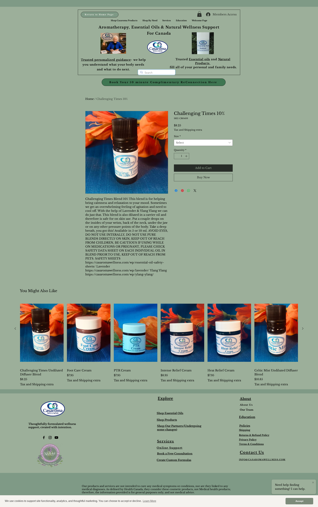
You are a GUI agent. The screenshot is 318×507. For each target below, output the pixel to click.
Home (89, 99)
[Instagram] (50, 437)
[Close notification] (313, 482)
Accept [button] (299, 501)
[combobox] (203, 142)
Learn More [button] (149, 501)
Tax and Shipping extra (188, 129)
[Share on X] (195, 191)
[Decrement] (176, 156)
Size (177, 136)
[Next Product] (303, 328)
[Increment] (187, 156)
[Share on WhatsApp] (189, 191)
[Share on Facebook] (176, 191)
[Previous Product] (15, 328)
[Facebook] (44, 437)
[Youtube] (56, 437)
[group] (159, 342)
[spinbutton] (182, 156)
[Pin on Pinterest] (182, 191)
